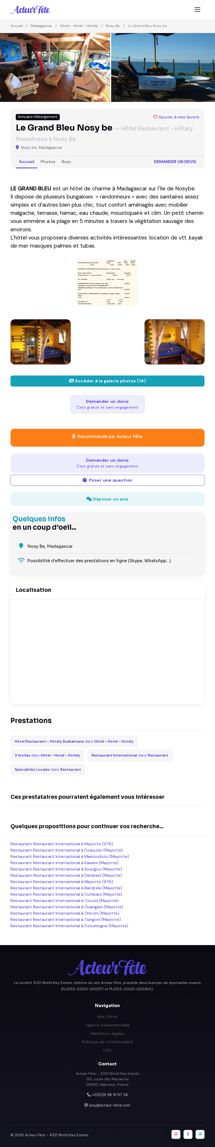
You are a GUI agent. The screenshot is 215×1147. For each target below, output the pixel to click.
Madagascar (41, 25)
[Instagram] (175, 1134)
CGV (107, 1050)
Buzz (66, 161)
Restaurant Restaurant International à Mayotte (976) (61, 844)
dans (74, 741)
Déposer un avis (110, 499)
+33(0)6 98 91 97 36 (110, 1094)
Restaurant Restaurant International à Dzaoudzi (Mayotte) (66, 850)
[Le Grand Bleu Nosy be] (107, 282)
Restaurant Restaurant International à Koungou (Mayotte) (66, 869)
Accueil (16, 25)
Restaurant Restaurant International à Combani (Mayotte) (66, 894)
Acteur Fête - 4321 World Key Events (56, 1135)
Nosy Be (113, 25)
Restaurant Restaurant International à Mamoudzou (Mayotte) (69, 856)
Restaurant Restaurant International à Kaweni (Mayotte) (64, 863)
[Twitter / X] (200, 1134)
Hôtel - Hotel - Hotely (79, 25)
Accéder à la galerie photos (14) (110, 381)
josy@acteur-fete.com (109, 1105)
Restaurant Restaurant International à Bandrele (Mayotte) (66, 888)
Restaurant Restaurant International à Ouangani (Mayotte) (66, 907)
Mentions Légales (107, 1033)
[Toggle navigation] (197, 10)
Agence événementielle (107, 1025)
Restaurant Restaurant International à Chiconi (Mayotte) (64, 913)
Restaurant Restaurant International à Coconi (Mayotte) (64, 900)
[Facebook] (188, 1134)
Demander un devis (175, 161)
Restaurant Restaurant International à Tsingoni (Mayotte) (65, 919)
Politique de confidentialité (107, 1042)
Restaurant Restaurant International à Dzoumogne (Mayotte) (69, 926)
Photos (48, 161)
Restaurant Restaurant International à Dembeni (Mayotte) (66, 875)
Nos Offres (107, 1016)
